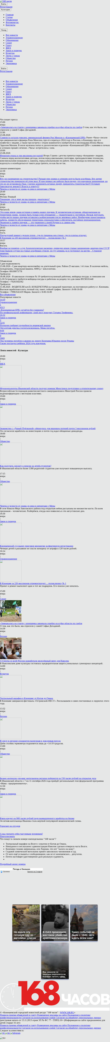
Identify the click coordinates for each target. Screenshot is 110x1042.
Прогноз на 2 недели (34, 871)
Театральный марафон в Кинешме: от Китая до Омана (26, 698)
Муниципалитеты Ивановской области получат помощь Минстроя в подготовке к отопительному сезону (51, 388)
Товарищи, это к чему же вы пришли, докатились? (25, 199)
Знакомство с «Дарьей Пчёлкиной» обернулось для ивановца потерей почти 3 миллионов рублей (48, 428)
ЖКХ (2, 364)
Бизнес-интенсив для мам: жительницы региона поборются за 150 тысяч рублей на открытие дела (48, 778)
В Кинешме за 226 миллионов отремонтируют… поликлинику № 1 (33, 238)
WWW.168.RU (67, 1012)
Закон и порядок (8, 404)
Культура (4, 674)
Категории (5, 10)
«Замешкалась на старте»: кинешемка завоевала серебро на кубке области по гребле (41, 127)
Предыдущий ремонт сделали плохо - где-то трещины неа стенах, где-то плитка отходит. (43, 235)
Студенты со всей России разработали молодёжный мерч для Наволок (34, 661)
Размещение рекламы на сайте (52, 1015)
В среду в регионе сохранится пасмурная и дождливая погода (30, 741)
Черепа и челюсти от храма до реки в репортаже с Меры (27, 189)
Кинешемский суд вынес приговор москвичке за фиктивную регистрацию (36, 546)
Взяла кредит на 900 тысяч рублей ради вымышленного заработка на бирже (37, 818)
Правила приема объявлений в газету (18, 1015)
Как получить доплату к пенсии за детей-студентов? (25, 466)
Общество (5, 441)
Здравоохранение (8, 559)
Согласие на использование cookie (39, 1017)
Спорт (3, 599)
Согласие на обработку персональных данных (78, 1017)
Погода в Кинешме (21, 869)
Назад (3, 30)
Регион (3, 636)
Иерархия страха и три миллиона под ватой (21, 155)
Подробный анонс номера (12, 864)
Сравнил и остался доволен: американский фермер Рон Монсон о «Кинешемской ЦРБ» (43, 137)
